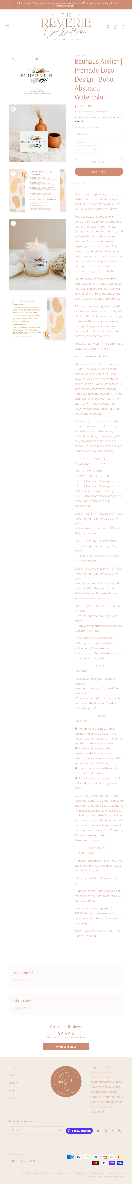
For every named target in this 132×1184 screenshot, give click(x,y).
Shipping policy (94, 1177)
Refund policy (81, 1173)
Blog (11, 1090)
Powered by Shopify (62, 1173)
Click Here (20, 980)
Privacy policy (97, 1173)
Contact (13, 1098)
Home (12, 1067)
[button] (7, 27)
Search (13, 1074)
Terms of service (115, 1173)
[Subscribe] (60, 1130)
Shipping (79, 111)
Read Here (20, 1007)
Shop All (13, 1082)
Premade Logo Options (87, 127)
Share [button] (81, 183)
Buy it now (99, 171)
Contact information (113, 1177)
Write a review (66, 1046)
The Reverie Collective (41, 1173)
